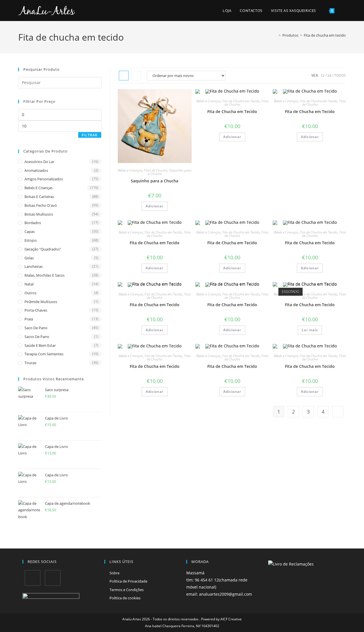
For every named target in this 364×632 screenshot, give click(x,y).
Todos (340, 75)
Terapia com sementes (43, 353)
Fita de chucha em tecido (325, 35)
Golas (29, 257)
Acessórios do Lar (39, 161)
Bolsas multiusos (38, 214)
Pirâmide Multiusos (40, 301)
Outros (30, 292)
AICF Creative (231, 619)
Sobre (114, 572)
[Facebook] (32, 578)
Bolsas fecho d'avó (40, 205)
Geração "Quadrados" (42, 249)
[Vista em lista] (136, 75)
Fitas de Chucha (155, 170)
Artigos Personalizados (43, 179)
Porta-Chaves (35, 310)
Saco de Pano (35, 327)
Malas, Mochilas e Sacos (44, 275)
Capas (29, 231)
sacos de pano (36, 336)
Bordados (32, 222)
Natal (29, 284)
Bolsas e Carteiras (39, 196)
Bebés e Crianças (130, 170)
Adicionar (155, 206)
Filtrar (90, 135)
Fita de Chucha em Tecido (241, 101)
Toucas (30, 362)
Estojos (30, 240)
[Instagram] (53, 578)
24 (329, 75)
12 (322, 75)
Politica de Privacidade (128, 581)
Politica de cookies (124, 597)
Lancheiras (33, 266)
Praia (28, 319)
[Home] (275, 35)
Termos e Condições (126, 589)
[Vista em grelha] (124, 75)
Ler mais (310, 330)
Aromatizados (36, 170)
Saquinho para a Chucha (170, 172)
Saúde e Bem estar (40, 345)
